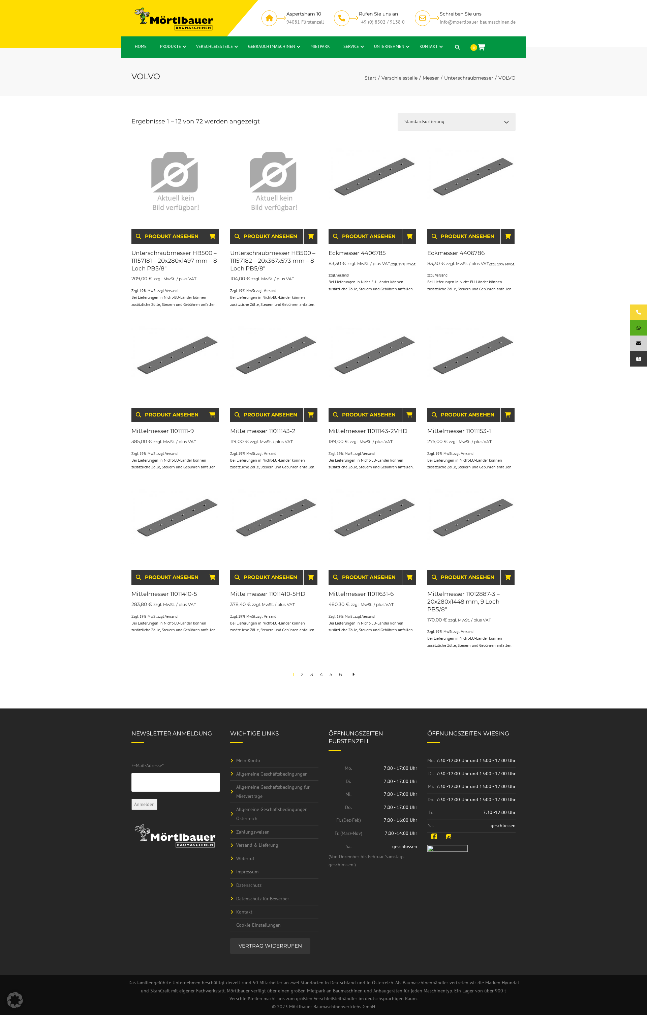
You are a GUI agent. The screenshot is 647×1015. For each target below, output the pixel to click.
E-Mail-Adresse (147, 765)
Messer (431, 78)
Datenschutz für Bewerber (262, 899)
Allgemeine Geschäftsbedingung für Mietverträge (273, 791)
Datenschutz (248, 885)
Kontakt (244, 912)
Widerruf (245, 859)
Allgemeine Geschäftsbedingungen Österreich (272, 813)
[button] (15, 1000)
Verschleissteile (399, 78)
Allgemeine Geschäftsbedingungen (272, 774)
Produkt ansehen (171, 236)
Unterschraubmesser (468, 78)
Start (370, 78)
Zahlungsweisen (253, 832)
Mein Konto (248, 760)
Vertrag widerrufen (270, 945)
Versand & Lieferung (257, 845)
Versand (171, 290)
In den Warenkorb (217, 236)
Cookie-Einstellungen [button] (258, 925)
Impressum (247, 872)
